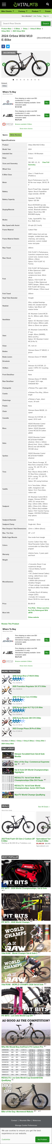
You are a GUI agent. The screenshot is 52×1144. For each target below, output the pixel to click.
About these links (8, 94)
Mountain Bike (25, 1120)
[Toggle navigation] (4, 4)
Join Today (37, 16)
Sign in (46, 16)
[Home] (25, 4)
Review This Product (10, 624)
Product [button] (35, 11)
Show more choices (26, 128)
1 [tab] (12, 79)
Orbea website (33, 617)
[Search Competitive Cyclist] (8, 124)
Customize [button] (6, 1139)
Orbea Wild (5, 31)
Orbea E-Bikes (35, 29)
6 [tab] (31, 79)
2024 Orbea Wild (19, 31)
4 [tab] (23, 79)
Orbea (25, 29)
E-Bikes (17, 29)
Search (46, 23)
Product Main (6, 29)
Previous (4, 64)
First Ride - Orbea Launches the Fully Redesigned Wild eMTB (38, 610)
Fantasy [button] (22, 11)
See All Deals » (44, 807)
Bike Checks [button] (6, 11)
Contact (14, 1120)
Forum (48, 11)
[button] (3, 46)
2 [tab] (16, 79)
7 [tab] (34, 79)
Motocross (37, 1120)
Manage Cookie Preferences (26, 1125)
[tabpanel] (26, 65)
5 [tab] (27, 79)
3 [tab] (20, 79)
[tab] (5, 135)
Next (48, 64)
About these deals (7, 810)
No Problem (42, 1139)
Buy (46, 103)
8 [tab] (38, 79)
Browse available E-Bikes (23, 124)
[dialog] (26, 1136)
